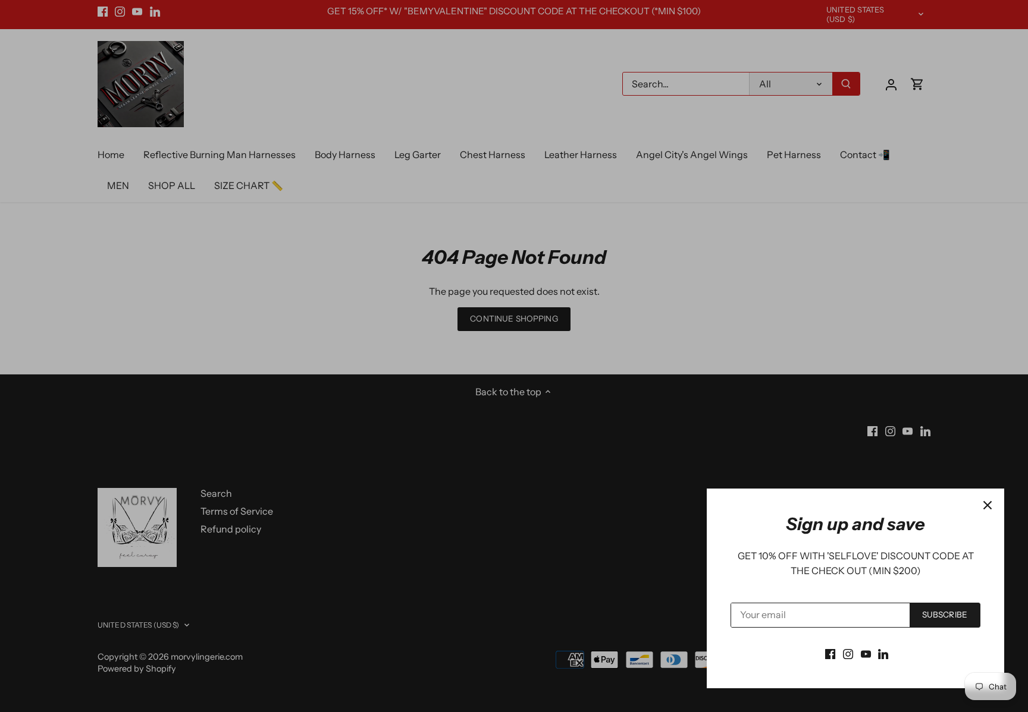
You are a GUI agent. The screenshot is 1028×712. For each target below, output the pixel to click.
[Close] (987, 505)
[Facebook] (830, 653)
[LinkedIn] (883, 653)
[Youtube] (866, 653)
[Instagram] (848, 653)
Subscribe (944, 614)
